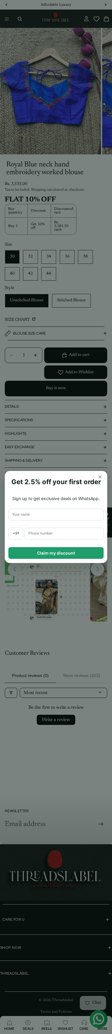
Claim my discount (56, 553)
